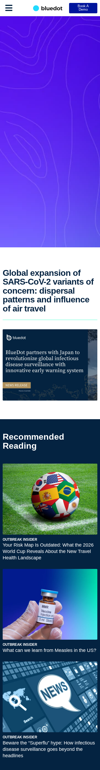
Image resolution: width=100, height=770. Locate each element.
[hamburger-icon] (9, 8)
